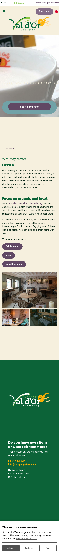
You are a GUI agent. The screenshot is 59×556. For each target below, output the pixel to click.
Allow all (10, 548)
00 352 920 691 (16, 461)
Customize (29, 548)
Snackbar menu (14, 264)
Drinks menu (12, 246)
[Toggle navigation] (4, 11)
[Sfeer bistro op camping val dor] (15, 317)
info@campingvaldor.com (22, 464)
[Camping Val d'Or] (29, 24)
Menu (9, 255)
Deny (48, 548)
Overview (9, 148)
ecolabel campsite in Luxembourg (25, 203)
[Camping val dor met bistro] (29, 290)
